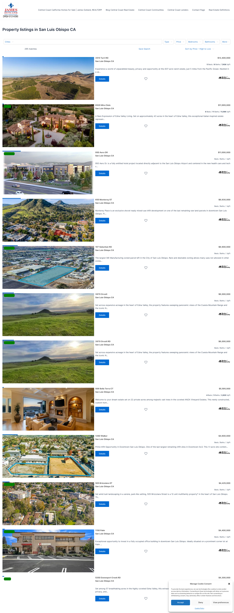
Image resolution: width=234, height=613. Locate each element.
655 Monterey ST (104, 201)
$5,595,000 (224, 388)
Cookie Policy (199, 608)
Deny (200, 602)
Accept (180, 602)
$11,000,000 (224, 152)
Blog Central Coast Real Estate (120, 10)
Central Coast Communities (151, 10)
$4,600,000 (224, 436)
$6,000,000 (224, 294)
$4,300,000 (224, 577)
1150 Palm (104, 532)
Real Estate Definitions (219, 10)
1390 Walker (104, 437)
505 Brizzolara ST (104, 484)
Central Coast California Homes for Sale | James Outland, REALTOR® (70, 10)
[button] (229, 584)
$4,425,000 (224, 483)
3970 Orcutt (104, 296)
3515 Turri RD (104, 59)
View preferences (221, 602)
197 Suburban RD (104, 248)
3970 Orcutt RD (104, 343)
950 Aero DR (104, 154)
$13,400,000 (224, 58)
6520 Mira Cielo (104, 107)
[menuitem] (83, 41)
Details (102, 79)
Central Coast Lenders (178, 10)
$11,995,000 (224, 105)
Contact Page (198, 10)
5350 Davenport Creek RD (108, 579)
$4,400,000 (224, 530)
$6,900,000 (224, 247)
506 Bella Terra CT (104, 390)
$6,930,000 (224, 199)
